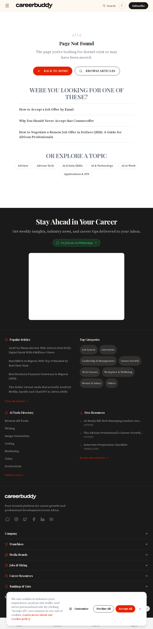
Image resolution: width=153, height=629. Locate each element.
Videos (112, 383)
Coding (9, 443)
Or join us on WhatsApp (77, 243)
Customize (81, 608)
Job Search (88, 349)
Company (11, 533)
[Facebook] (34, 519)
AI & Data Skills (72, 166)
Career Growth (130, 360)
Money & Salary (91, 383)
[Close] (140, 608)
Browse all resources (92, 457)
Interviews (108, 349)
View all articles (15, 401)
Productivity (13, 466)
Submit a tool (13, 475)
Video (9, 459)
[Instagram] (16, 519)
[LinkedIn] (42, 519)
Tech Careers (90, 372)
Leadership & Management (98, 360)
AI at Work (128, 166)
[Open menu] (7, 6)
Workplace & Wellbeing (118, 372)
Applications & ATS (76, 174)
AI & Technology (102, 166)
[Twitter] (25, 519)
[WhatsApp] (7, 519)
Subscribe (138, 5)
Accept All (125, 608)
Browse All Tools (16, 421)
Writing (10, 428)
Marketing (12, 451)
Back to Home (56, 71)
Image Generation (17, 436)
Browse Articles (100, 71)
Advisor (23, 166)
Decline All (104, 608)
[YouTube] (51, 519)
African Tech (45, 166)
